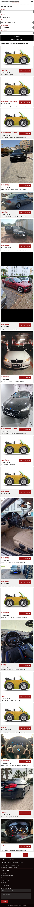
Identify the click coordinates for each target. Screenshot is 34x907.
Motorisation (4, 20)
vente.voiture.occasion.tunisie (10, 867)
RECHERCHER (17, 36)
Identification (6, 880)
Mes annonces (6, 878)
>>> (25, 855)
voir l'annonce (25, 71)
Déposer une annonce (8, 875)
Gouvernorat (4, 30)
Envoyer (4, 901)
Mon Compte (6, 883)
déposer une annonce (17, 39)
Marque (2, 9)
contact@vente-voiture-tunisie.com (11, 865)
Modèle (2, 14)
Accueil (4, 873)
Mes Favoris (6, 885)
